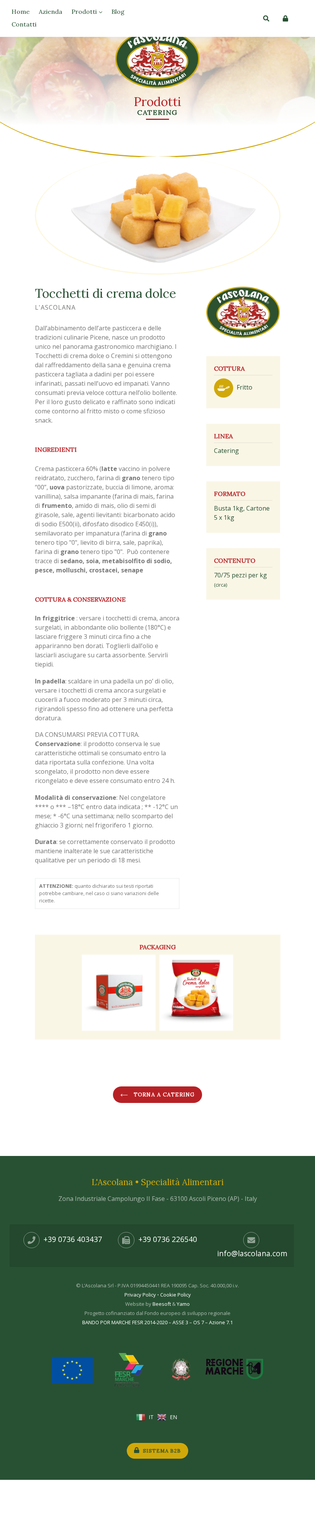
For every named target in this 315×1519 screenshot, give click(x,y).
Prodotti (84, 11)
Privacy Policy (140, 1294)
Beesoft (162, 1303)
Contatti (24, 24)
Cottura (229, 368)
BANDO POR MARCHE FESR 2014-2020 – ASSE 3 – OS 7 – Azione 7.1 (157, 1322)
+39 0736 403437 (72, 1239)
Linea (223, 436)
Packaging (157, 947)
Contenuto (234, 560)
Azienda (50, 11)
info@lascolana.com (252, 1253)
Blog (117, 11)
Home (21, 11)
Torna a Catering (163, 1094)
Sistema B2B (161, 1451)
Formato (229, 493)
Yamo (183, 1303)
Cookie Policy (175, 1294)
